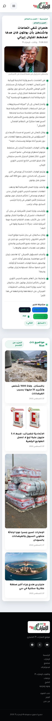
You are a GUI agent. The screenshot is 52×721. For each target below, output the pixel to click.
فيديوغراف (45, 667)
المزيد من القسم (17, 344)
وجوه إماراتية (45, 686)
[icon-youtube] (47, 645)
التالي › (29, 323)
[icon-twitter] (39, 645)
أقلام (48, 698)
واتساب (38, 316)
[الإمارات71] (41, 6)
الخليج (47, 682)
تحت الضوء (45, 694)
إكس (23, 310)
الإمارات (47, 659)
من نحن (46, 702)
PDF (24, 316)
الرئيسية (44, 19)
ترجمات (47, 678)
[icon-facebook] (32, 645)
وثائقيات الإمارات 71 (42, 674)
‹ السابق (42, 323)
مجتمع (47, 663)
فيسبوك (38, 310)
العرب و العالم (30, 19)
